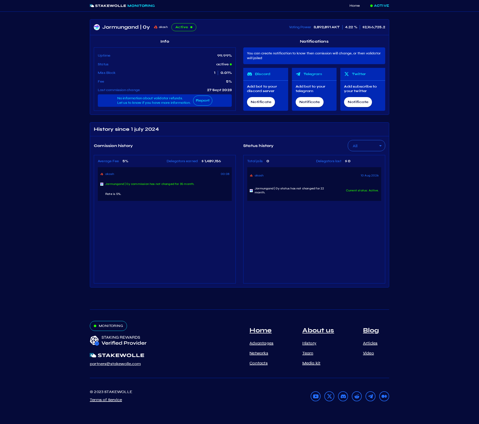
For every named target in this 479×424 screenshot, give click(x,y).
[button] (366, 145)
